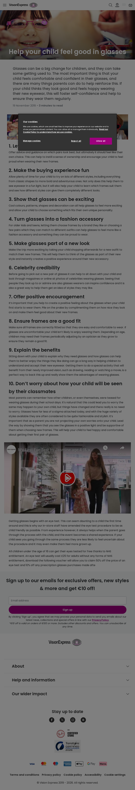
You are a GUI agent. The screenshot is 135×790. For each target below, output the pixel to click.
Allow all (100, 141)
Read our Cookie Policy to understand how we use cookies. (65, 130)
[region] (67, 132)
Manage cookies (32, 141)
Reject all (76, 141)
